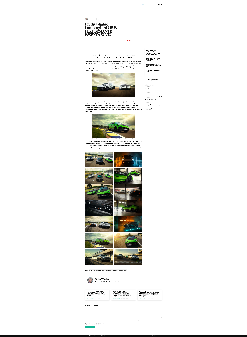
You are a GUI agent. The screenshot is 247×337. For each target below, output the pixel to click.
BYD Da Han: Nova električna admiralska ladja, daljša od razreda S (153, 59)
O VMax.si (156, 335)
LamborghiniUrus (100, 270)
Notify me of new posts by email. (93, 324)
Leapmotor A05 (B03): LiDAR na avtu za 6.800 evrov (153, 54)
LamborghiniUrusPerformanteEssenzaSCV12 (116, 270)
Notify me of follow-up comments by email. (95, 323)
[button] (160, 4)
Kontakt (151, 335)
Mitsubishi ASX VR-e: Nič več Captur (153, 71)
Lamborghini (92, 270)
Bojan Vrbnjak (91, 19)
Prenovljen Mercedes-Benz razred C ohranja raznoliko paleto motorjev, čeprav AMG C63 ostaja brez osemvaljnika (153, 106)
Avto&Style (129, 40)
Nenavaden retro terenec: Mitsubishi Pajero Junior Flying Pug (153, 65)
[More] (126, 49)
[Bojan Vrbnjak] (86, 19)
